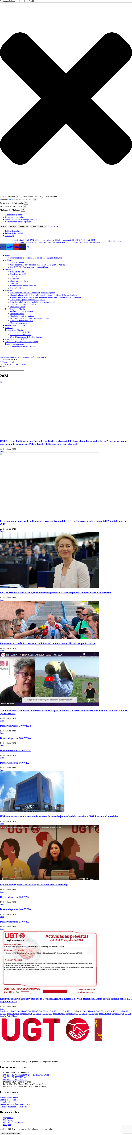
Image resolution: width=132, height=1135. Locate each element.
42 (3, 1016)
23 (10, 1013)
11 (59, 1011)
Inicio (7, 255)
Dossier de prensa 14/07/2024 (15, 909)
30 (56, 1013)
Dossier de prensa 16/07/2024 (15, 762)
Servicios (9, 269)
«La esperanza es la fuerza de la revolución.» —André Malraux (26, 357)
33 (75, 1013)
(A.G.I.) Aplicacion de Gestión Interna (26, 337)
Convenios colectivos (19, 281)
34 (82, 1013)
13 (72, 1011)
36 (95, 1013)
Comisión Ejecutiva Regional (22, 316)
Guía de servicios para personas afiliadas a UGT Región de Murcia (37, 265)
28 (42, 1013)
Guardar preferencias (38, 226)
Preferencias (23, 226)
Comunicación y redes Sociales (23, 286)
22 (3, 1013)
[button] (66, 98)
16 (92, 1011)
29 (49, 1013)
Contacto (9, 328)
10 (53, 1011)
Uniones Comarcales (18, 323)
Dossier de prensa (17, 307)
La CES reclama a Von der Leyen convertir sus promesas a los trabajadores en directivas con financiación (56, 592)
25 (23, 1013)
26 (29, 1013)
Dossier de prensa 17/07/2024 (15, 750)
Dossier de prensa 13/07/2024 (15, 921)
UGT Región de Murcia (15, 309)
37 (102, 1013)
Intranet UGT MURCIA (20, 332)
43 (10, 1016)
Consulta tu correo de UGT (16, 339)
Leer (2, 451)
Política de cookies (12, 231)
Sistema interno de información (23, 346)
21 (125, 1011)
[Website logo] (66, 251)
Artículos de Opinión (27, 300)
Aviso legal (9, 235)
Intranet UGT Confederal (20, 334)
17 (99, 1011)
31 (62, 1013)
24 (16, 1013)
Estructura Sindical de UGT (21, 321)
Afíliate (8, 260)
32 (69, 1013)
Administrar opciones (14, 215)
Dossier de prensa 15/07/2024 (15, 897)
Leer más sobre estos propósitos (18, 222)
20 (119, 1011)
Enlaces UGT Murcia (14, 330)
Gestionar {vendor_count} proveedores (21, 219)
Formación (14, 279)
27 (36, 1013)
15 (86, 1011)
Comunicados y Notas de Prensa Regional (43, 295)
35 (88, 1013)
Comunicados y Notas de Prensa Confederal (45, 297)
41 (128, 1013)
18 (105, 1011)
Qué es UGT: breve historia (21, 311)
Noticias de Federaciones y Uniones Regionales (29, 318)
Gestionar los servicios (14, 217)
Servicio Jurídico (17, 272)
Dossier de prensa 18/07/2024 (15, 738)
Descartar (12, 226)
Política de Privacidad (14, 233)
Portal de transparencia (14, 344)
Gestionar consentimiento (10, 1134)
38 (108, 1013)
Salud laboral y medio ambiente (23, 304)
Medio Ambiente (17, 288)
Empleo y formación (18, 274)
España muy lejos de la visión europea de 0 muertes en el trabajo (34, 884)
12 (66, 1011)
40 (121, 1013)
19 (112, 1011)
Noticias (8, 290)
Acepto (3, 226)
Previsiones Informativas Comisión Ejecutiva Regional (32, 293)
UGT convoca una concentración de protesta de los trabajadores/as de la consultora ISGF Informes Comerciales (59, 816)
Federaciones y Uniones (15, 325)
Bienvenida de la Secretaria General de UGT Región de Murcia (36, 258)
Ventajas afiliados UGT (19, 262)
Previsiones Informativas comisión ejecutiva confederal (32, 302)
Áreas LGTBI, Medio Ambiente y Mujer (21, 341)
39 (115, 1013)
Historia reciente (17, 314)
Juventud (14, 283)
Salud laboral (15, 276)
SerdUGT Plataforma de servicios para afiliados (29, 267)
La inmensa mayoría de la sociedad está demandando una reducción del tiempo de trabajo (48, 643)
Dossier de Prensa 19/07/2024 (15, 725)
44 (16, 1016)
